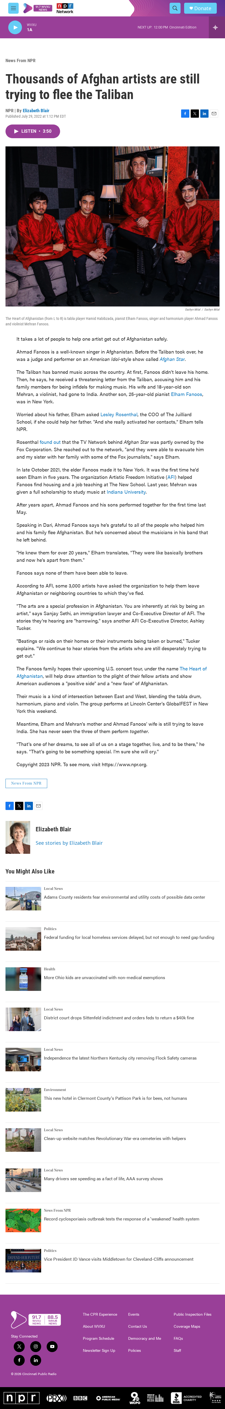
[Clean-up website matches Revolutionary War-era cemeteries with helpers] (23, 1140)
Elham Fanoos (186, 393)
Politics (50, 929)
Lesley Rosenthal (118, 414)
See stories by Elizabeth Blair (69, 843)
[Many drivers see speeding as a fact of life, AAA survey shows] (23, 1180)
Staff (177, 1350)
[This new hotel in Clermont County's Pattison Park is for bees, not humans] (23, 1100)
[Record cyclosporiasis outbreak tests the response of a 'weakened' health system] (23, 1220)
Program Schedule (98, 1338)
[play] (15, 27)
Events (133, 1314)
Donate (202, 8)
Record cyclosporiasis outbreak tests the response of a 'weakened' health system (121, 1219)
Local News (53, 889)
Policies (134, 1350)
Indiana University (126, 491)
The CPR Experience (100, 1314)
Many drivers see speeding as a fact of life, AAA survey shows (103, 1178)
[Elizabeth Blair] (17, 837)
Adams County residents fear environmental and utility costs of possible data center (124, 897)
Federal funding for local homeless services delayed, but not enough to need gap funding (129, 937)
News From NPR (20, 60)
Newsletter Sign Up (99, 1350)
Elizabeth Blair (36, 110)
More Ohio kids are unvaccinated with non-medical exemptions (104, 977)
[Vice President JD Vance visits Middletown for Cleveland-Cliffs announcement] (23, 1260)
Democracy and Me (144, 1338)
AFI (171, 476)
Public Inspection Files (193, 1314)
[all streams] (217, 27)
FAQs (178, 1338)
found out (50, 441)
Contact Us (137, 1326)
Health (49, 969)
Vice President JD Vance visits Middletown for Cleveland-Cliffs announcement (118, 1259)
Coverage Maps (187, 1326)
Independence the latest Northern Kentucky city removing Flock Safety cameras (120, 1058)
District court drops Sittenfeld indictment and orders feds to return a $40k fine (119, 1017)
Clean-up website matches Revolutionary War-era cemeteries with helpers (115, 1138)
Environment (55, 1090)
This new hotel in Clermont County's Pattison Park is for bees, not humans (115, 1098)
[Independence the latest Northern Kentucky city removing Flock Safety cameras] (23, 1059)
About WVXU (94, 1326)
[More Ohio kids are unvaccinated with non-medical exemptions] (23, 979)
